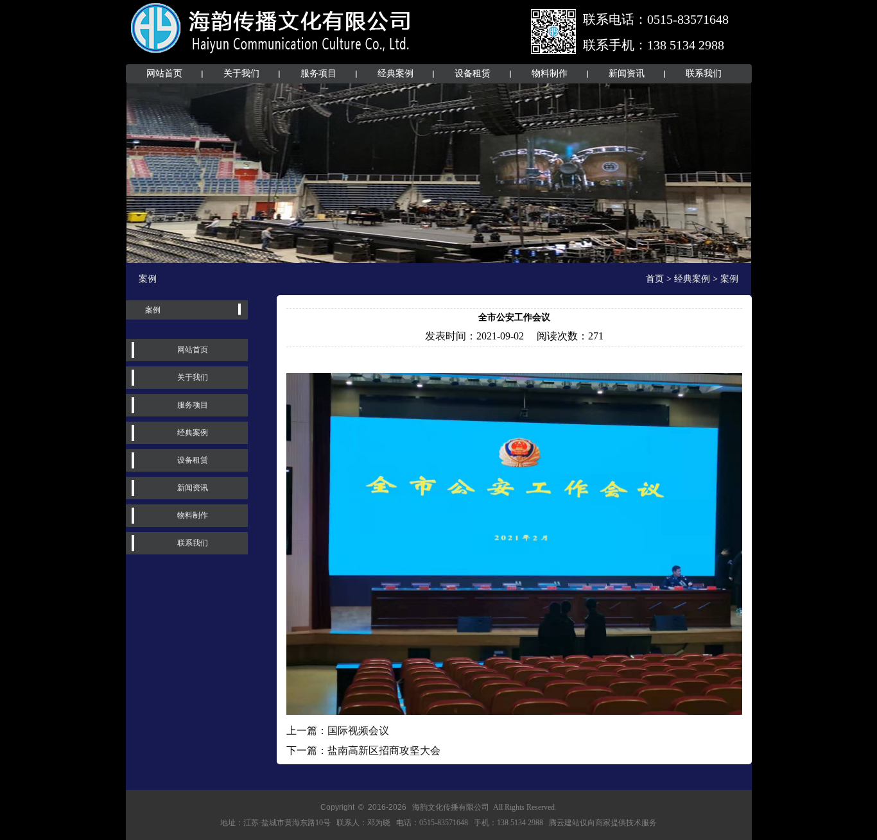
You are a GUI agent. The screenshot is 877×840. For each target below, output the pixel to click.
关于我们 (241, 73)
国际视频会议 (358, 730)
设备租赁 (473, 73)
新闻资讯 (627, 73)
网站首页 (164, 73)
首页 (655, 279)
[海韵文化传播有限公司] (271, 56)
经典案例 (395, 73)
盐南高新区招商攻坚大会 (383, 750)
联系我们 (704, 73)
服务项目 (318, 73)
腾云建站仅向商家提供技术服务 (603, 822)
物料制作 (550, 73)
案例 (153, 309)
